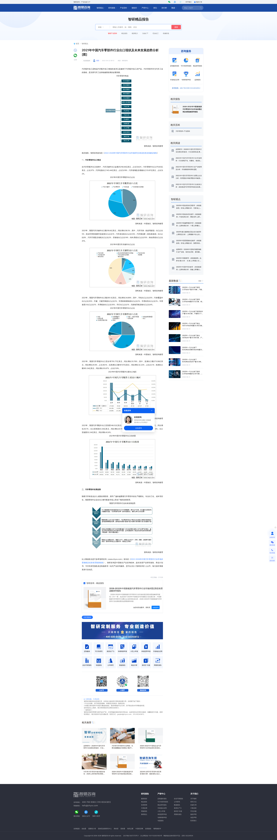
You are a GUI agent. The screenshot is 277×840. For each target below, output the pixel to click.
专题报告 (161, 820)
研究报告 (111, 8)
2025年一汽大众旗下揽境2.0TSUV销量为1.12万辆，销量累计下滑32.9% (192, 301)
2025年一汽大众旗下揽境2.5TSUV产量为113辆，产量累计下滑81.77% (192, 289)
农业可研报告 (178, 798)
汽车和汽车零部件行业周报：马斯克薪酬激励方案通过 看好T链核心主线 (122, 748)
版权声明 (193, 814)
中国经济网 (139, 828)
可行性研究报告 (163, 802)
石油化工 (156, 33)
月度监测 (144, 808)
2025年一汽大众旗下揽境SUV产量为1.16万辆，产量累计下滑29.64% (192, 313)
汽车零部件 (86, 61)
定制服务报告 (162, 798)
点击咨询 (138, 428)
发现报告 (148, 828)
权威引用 (193, 805)
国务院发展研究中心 (105, 828)
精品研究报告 (162, 805)
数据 (173, 8)
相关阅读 (175, 143)
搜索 (176, 27)
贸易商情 (144, 805)
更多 (199, 281)
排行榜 (164, 8)
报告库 (134, 8)
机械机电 (166, 33)
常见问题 (193, 811)
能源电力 (135, 33)
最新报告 (144, 798)
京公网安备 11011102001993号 (151, 836)
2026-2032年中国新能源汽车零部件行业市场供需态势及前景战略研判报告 (122, 774)
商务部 (116, 828)
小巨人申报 (161, 811)
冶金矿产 (145, 33)
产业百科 (123, 8)
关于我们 (188, 2)
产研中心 (145, 8)
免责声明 (193, 817)
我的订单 (199, 2)
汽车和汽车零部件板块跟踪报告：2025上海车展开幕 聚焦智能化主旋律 (94, 774)
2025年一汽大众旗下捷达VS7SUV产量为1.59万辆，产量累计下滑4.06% (192, 337)
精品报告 (124, 33)
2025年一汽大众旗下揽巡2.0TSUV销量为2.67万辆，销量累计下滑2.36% (192, 374)
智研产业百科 (112, 33)
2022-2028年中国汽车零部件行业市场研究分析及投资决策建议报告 (130, 153)
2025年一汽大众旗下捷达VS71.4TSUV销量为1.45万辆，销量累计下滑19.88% (192, 325)
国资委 (123, 828)
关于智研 (193, 798)
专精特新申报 (162, 817)
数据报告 (177, 805)
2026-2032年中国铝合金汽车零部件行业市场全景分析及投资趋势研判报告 (150, 748)
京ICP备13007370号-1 (131, 836)
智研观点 (100, 8)
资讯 (155, 8)
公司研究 (177, 802)
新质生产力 (178, 808)
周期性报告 (178, 814)
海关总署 (130, 828)
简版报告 (144, 811)
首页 (77, 44)
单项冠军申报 (162, 814)
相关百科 (175, 124)
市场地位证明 (162, 808)
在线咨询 (156, 607)
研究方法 (193, 802)
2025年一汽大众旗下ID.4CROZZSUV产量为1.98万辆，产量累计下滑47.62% (192, 362)
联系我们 (193, 820)
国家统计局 (92, 828)
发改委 (84, 828)
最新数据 (173, 280)
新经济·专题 (178, 811)
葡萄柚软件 (157, 828)
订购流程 (193, 808)
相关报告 (175, 99)
